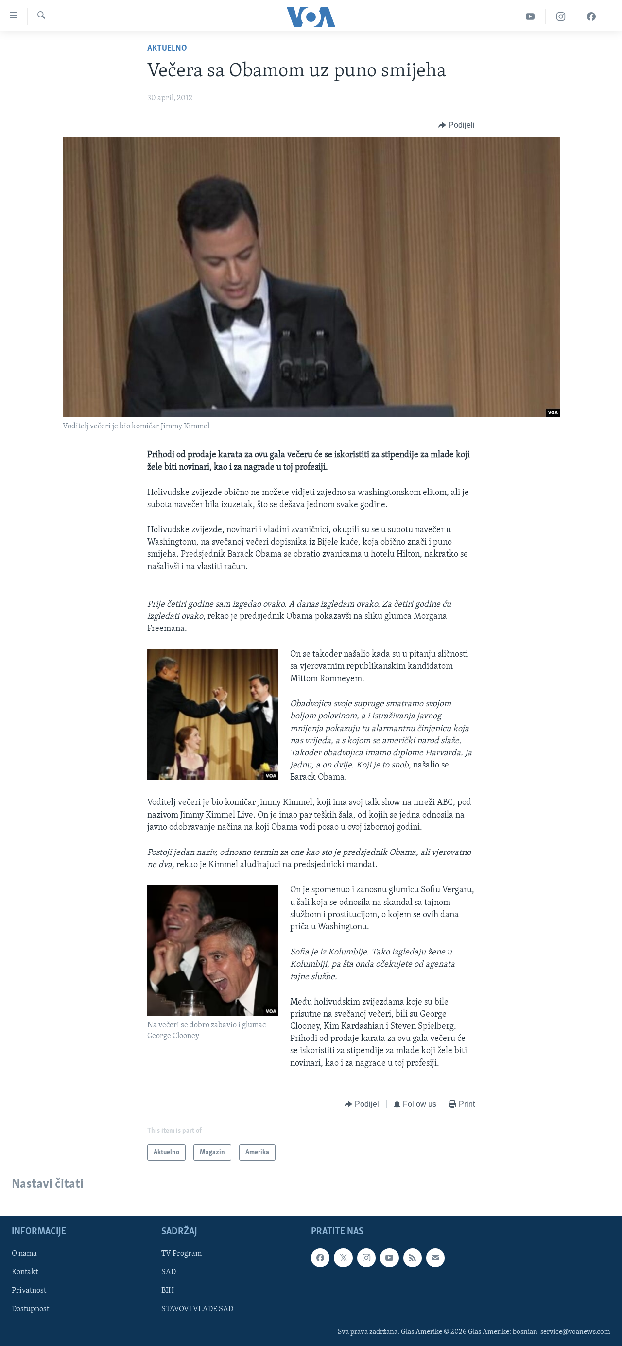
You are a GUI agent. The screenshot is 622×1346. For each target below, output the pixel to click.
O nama (24, 1254)
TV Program (181, 1254)
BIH (167, 1291)
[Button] (456, 125)
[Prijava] (435, 1258)
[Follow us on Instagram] (366, 1258)
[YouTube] (530, 16)
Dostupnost (30, 1309)
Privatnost (29, 1291)
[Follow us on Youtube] (389, 1258)
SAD (168, 1273)
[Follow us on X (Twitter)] (343, 1258)
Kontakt (25, 1273)
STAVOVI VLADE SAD (197, 1309)
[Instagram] (561, 16)
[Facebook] (591, 16)
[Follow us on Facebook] (320, 1258)
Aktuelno (167, 48)
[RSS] (412, 1258)
